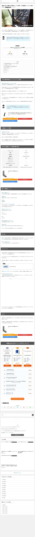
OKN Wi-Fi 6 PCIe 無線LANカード (13, 326)
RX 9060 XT (4, 495)
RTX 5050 (4, 489)
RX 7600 (3, 497)
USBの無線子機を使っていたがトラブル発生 (11, 63)
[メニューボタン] (34, 1)
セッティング (6, 70)
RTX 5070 (4, 483)
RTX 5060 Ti (4, 485)
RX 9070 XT (4, 493)
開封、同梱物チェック (7, 67)
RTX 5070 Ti (4, 481)
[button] (5, 407)
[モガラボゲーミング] (17, 1)
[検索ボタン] (1, 1)
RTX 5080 (4, 479)
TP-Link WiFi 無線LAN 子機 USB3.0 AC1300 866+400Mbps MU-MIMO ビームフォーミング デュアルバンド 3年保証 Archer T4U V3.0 (20, 113)
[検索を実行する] (33, 415)
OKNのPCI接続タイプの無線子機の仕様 (10, 66)
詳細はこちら (17, 365)
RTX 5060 (4, 487)
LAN (10, 7)
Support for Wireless (13, 266)
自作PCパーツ (7, 7)
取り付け (5, 69)
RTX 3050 (4, 491)
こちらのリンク (7, 432)
